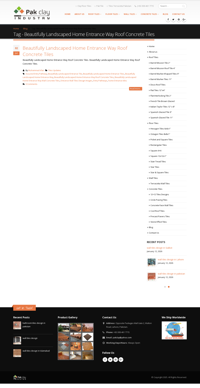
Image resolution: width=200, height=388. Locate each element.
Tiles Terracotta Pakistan (120, 6)
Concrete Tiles (149, 14)
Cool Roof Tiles (157, 211)
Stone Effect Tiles (158, 221)
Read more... (135, 88)
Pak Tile (99, 6)
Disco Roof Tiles (157, 84)
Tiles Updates (54, 70)
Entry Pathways (100, 80)
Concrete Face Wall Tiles (161, 205)
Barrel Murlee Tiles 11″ (161, 79)
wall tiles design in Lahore (171, 259)
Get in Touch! (24, 308)
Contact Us (178, 14)
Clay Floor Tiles (84, 6)
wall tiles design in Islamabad (36, 350)
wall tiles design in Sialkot (159, 247)
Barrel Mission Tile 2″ (160, 62)
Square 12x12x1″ (158, 156)
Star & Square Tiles (159, 172)
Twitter (110, 359)
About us (79, 14)
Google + (121, 359)
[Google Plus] (184, 19)
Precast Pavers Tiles (160, 216)
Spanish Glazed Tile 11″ (161, 117)
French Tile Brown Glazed (162, 101)
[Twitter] (173, 19)
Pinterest (115, 359)
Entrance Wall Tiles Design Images (76, 80)
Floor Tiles (111, 14)
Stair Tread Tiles (158, 161)
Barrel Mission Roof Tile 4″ (162, 68)
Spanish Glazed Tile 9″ (161, 112)
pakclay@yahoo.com (122, 337)
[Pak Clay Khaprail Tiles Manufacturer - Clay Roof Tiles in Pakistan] (31, 12)
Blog (165, 14)
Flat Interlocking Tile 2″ (160, 95)
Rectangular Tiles (158, 145)
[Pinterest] (178, 19)
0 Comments (31, 84)
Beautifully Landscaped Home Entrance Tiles (103, 73)
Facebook (105, 359)
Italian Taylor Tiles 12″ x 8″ (162, 106)
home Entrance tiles (117, 80)
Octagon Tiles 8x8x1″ (160, 134)
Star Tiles (154, 167)
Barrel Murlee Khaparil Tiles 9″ (164, 73)
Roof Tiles (93, 14)
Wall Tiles (129, 14)
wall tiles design (30, 338)
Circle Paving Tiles (158, 199)
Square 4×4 (155, 150)
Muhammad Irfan (36, 70)
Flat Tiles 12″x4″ (157, 90)
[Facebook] (168, 19)
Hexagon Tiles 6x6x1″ (160, 128)
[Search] (183, 6)
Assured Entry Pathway (36, 73)
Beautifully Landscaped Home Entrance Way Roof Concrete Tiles (75, 51)
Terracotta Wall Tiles (160, 183)
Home (67, 14)
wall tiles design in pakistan (171, 273)
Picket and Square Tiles (161, 139)
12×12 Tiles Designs (159, 194)
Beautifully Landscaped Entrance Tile (65, 73)
